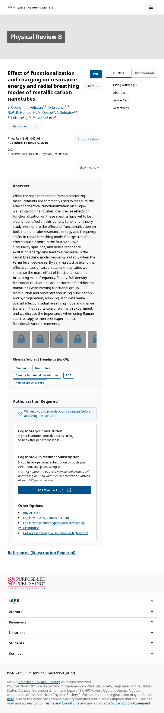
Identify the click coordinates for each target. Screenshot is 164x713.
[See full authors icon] (25, 126)
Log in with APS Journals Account (46, 518)
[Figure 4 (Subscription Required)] (77, 339)
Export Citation (88, 139)
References (121, 108)
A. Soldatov (65, 112)
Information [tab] (144, 73)
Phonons (21, 368)
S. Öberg (14, 107)
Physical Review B (36, 37)
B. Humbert (25, 112)
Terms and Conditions (61, 703)
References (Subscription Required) (42, 552)
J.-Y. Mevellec (36, 117)
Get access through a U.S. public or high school (55, 533)
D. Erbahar (56, 107)
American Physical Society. (39, 682)
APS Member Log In (51, 490)
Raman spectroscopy (30, 382)
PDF (95, 74)
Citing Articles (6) (125, 85)
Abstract (119, 93)
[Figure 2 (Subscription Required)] (40, 339)
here (10, 699)
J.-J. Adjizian (33, 107)
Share (90, 86)
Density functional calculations (37, 375)
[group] (55, 342)
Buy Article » (32, 513)
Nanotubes (42, 368)
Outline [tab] (118, 73)
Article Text (121, 100)
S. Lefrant (15, 117)
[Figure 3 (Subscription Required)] (58, 339)
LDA (68, 375)
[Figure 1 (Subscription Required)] (21, 339)
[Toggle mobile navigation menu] (150, 7)
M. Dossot (45, 112)
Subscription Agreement (130, 703)
